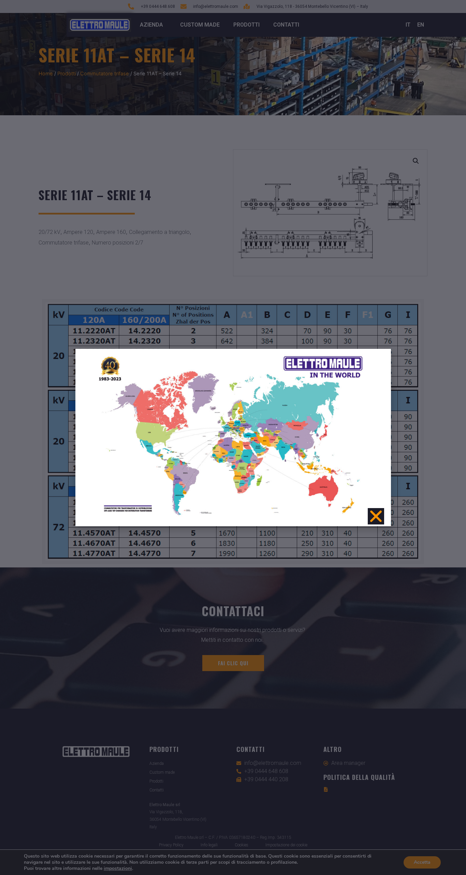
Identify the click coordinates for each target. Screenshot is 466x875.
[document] (233, 437)
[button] (376, 516)
